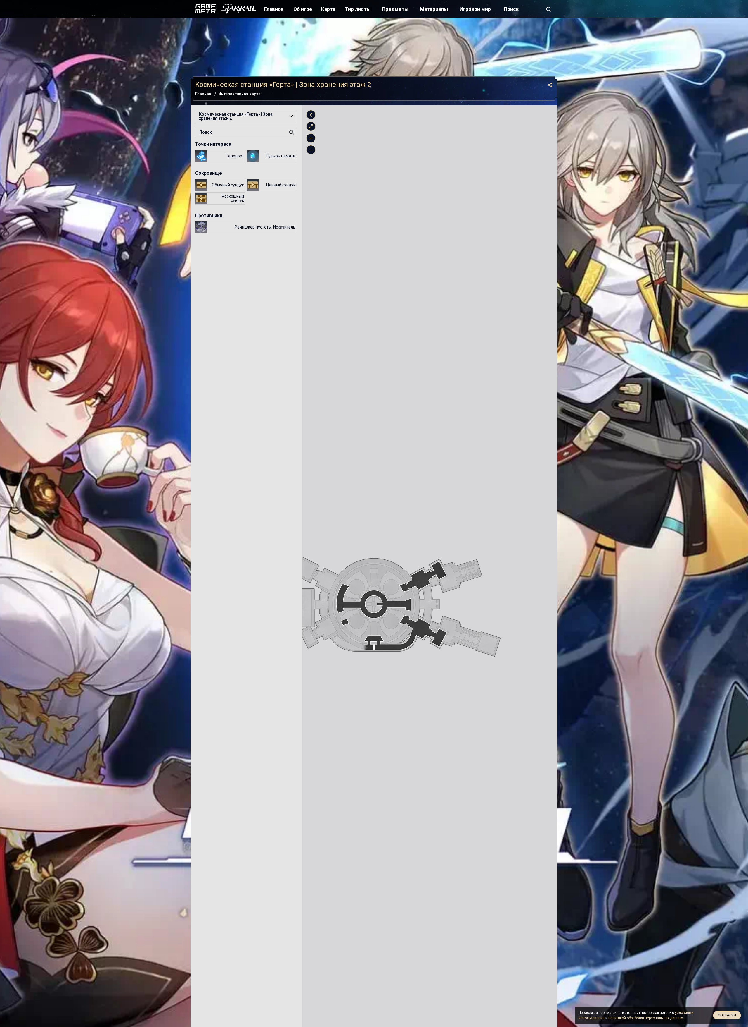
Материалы (434, 9)
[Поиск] (548, 9)
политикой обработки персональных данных (645, 1018)
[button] (246, 116)
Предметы (395, 9)
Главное (274, 9)
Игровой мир (475, 9)
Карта (328, 9)
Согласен (727, 1015)
